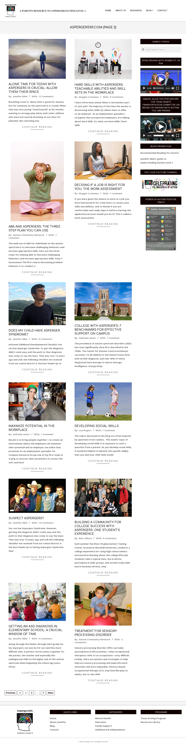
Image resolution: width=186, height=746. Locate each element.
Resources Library (150, 722)
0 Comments (117, 96)
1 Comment (116, 193)
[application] (160, 79)
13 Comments (46, 96)
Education (100, 722)
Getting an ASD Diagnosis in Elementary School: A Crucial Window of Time (35, 630)
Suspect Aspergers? (26, 518)
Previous (10, 692)
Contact (54, 729)
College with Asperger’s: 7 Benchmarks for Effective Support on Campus (98, 329)
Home (53, 718)
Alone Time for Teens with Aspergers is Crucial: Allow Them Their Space (33, 88)
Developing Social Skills (97, 426)
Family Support (103, 725)
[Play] (144, 88)
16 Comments (46, 522)
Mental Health (103, 718)
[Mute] (172, 88)
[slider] (159, 88)
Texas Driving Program (153, 718)
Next (50, 692)
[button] (161, 79)
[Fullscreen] (177, 88)
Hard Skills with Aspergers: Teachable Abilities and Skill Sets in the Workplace (100, 88)
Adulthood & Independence (110, 729)
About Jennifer (58, 722)
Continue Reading (37, 127)
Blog (52, 725)
